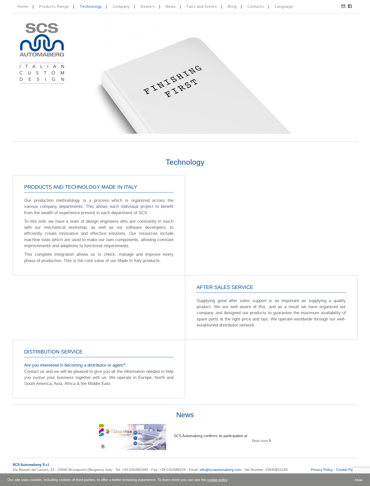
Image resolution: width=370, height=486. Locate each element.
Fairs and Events (202, 6)
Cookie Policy (346, 470)
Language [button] (284, 6)
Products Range (54, 6)
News (171, 6)
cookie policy (217, 480)
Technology (91, 6)
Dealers (148, 6)
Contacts (256, 6)
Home (24, 6)
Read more (260, 441)
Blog (233, 6)
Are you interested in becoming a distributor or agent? (74, 365)
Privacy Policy (322, 470)
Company (122, 6)
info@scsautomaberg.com (220, 470)
